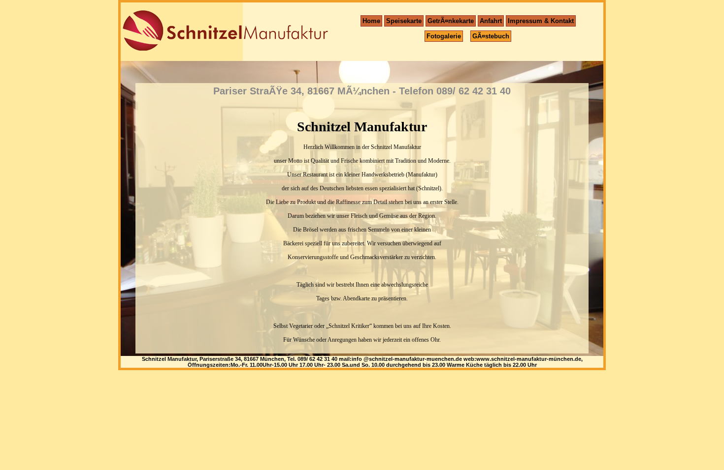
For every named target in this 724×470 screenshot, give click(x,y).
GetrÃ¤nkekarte (451, 21)
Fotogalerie (444, 36)
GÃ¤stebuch (490, 36)
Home (371, 21)
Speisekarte (404, 21)
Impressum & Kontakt (541, 21)
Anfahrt (491, 21)
